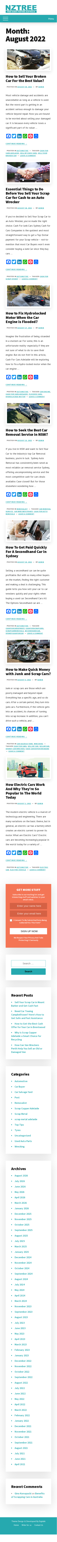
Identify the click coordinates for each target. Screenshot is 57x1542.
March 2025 (20, 1246)
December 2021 (23, 1426)
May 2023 (19, 1333)
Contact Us (38, 1525)
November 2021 (23, 1431)
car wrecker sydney (23, 511)
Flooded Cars (35, 394)
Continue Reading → (16, 143)
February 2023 (22, 1349)
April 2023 (20, 1339)
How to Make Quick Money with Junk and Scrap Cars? (28, 671)
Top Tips (19, 1124)
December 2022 (23, 1360)
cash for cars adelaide (17, 394)
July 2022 (20, 1388)
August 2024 (21, 1279)
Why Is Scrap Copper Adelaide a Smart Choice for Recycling (26, 1036)
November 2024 (23, 1262)
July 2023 (20, 1322)
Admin (41, 87)
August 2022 (21, 1382)
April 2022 (20, 1404)
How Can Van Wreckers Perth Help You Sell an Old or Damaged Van (26, 1048)
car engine (45, 392)
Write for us (26, 1525)
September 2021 (23, 1442)
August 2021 (21, 1448)
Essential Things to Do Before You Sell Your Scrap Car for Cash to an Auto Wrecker (27, 195)
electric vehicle (18, 870)
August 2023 (21, 1317)
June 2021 (20, 1458)
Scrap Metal (21, 1113)
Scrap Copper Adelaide (27, 1108)
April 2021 (20, 1464)
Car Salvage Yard (25, 744)
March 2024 (20, 1301)
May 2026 (19, 1192)
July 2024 (20, 1284)
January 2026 (22, 1208)
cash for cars (20, 746)
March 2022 (20, 1409)
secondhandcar (32, 631)
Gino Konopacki (23, 1493)
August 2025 (21, 1235)
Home (16, 1525)
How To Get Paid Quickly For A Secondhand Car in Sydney (26, 551)
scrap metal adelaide (26, 1119)
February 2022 (22, 1415)
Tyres (18, 1130)
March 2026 (20, 1202)
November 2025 (23, 1219)
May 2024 (19, 1290)
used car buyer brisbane (37, 749)
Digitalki (42, 1521)
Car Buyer (20, 1086)
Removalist (22, 509)
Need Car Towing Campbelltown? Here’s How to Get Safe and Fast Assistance (27, 1015)
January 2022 (22, 1420)
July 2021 (20, 1453)
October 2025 (22, 1224)
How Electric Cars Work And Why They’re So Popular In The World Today (25, 791)
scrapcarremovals (15, 631)
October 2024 (22, 1268)
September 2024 (23, 1273)
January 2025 (22, 1251)
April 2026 (20, 1197)
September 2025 (23, 1230)
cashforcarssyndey (15, 628)
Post (17, 1097)
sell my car (33, 746)
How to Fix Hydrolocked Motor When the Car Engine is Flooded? (26, 317)
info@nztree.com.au (16, 1529)
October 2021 (22, 1437)
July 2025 (20, 1241)
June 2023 (20, 1328)
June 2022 (20, 1393)
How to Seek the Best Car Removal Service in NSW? (27, 432)
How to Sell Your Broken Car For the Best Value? (26, 78)
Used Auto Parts (23, 1141)
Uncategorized (23, 1135)
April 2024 (20, 1295)
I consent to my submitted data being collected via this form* (30, 921)
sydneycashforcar (14, 633)
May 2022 (19, 1399)
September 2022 (23, 1377)
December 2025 (23, 1213)
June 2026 (20, 1186)
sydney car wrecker (15, 749)
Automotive (23, 151)
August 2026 (21, 1175)
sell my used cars (28, 153)
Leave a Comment (28, 156)
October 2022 (22, 1371)
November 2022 (23, 1366)
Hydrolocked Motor (15, 397)
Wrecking (38, 744)
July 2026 (20, 1181)
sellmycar (44, 746)
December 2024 (23, 1257)
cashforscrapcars (34, 628)
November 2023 (23, 1306)
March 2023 (20, 1344)
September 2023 (23, 1311)
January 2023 (22, 1355)
